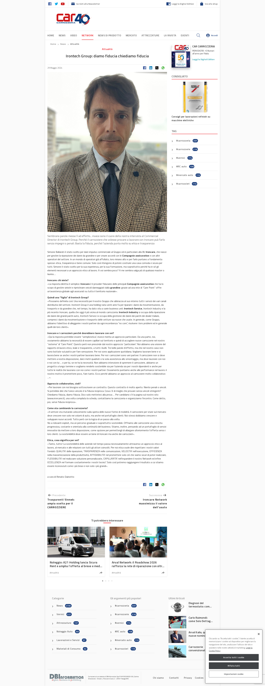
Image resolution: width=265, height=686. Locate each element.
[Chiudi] (258, 634)
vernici (185, 158)
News (62, 35)
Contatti (174, 678)
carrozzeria (187, 140)
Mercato (131, 35)
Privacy (188, 678)
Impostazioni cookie (233, 674)
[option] (76, 551)
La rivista (170, 35)
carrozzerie (187, 149)
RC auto (186, 166)
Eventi (185, 35)
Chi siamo (158, 678)
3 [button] (108, 580)
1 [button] (102, 580)
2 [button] (105, 580)
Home (50, 35)
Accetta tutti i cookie (233, 657)
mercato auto (189, 175)
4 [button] (111, 580)
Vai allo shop (211, 3)
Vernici (64, 614)
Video (73, 35)
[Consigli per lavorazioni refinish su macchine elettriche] (195, 97)
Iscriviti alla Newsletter (88, 3)
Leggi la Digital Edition (183, 3)
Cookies (199, 678)
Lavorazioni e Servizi (71, 640)
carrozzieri (187, 183)
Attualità (74, 44)
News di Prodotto (109, 35)
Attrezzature (150, 35)
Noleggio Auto (68, 631)
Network (87, 35)
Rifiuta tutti (234, 665)
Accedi (214, 35)
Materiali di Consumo (71, 648)
